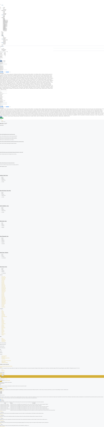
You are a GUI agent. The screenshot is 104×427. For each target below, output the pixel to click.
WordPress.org (3, 341)
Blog (3, 48)
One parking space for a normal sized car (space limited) (37, 82)
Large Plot (25, 80)
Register (2, 42)
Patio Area (38, 83)
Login (1, 381)
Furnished (36, 78)
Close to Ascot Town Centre (37, 75)
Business (3, 311)
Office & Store (4, 82)
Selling (4, 18)
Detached (42, 76)
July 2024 (3, 280)
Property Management (5, 22)
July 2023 (3, 292)
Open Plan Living (4, 83)
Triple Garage (30, 87)
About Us (3, 46)
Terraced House (21, 87)
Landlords (4, 20)
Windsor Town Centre (3, 89)
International (4, 27)
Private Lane (32, 84)
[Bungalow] (2, 56)
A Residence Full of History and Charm (19, 74)
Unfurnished (10, 88)
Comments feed (4, 340)
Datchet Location (38, 76)
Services (2, 17)
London (3, 324)
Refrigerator (16, 85)
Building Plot (15, 75)
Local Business (3, 323)
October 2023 (3, 289)
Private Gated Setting (27, 84)
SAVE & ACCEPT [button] (2, 426)
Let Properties (4, 10)
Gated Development (12, 79)
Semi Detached (49, 85)
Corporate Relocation (5, 24)
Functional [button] (1, 411)
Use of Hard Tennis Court (16, 88)
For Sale (4, 7)
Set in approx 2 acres (6, 86)
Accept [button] (3, 390)
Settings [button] (1, 390)
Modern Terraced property (33, 81)
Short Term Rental (25, 86)
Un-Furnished (47, 87)
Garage (48, 78)
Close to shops (5, 76)
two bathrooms (38, 87)
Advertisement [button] (2, 420)
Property (2, 10)
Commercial (4, 25)
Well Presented (32, 88)
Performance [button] (1, 414)
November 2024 (4, 277)
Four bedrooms (19, 78)
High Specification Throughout (42, 79)
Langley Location (21, 80)
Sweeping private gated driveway (6, 87)
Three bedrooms (26, 87)
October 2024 (3, 278)
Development (14, 77)
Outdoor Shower (13, 83)
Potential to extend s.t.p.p (21, 84)
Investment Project (9, 80)
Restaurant (3, 331)
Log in (2, 338)
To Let (3, 8)
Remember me (3, 380)
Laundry (34, 80)
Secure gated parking (43, 85)
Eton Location (36, 77)
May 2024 (3, 282)
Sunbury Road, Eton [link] (4, 175)
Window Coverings (38, 88)
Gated (9, 79)
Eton (2, 317)
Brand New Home (10, 75)
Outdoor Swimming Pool (26, 83)
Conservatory (30, 76)
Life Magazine (4, 49)
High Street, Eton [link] (3, 221)
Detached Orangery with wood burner (7, 77)
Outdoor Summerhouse (19, 83)
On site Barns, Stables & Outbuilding (20, 82)
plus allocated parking (6, 84)
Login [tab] (2, 375)
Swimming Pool (14, 87)
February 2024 (3, 285)
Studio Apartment (43, 86)
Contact (2, 33)
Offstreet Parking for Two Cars (11, 82)
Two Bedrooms (43, 87)
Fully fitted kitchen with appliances (29, 78)
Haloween (3, 321)
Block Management (5, 29)
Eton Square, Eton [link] (3, 266)
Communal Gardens (25, 76)
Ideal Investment (49, 79)
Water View (27, 88)
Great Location (27, 79)
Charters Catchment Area (29, 75)
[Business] (2, 57)
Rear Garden (5, 85)
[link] (3, 132)
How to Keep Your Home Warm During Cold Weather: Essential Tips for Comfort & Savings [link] (12, 141)
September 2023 (4, 290)
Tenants (4, 23)
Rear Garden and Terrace (11, 85)
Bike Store (6, 75)
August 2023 (3, 291)
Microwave (21, 81)
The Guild (4, 50)
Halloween (3, 320)
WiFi (35, 88)
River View (34, 85)
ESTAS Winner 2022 (4, 316)
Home (2, 120)
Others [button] (1, 423)
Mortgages (3, 326)
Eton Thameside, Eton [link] (4, 236)
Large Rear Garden (29, 80)
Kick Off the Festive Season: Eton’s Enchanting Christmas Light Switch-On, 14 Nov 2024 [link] (11, 152)
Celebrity (3, 312)
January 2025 (3, 276)
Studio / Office (38, 86)
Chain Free (24, 75)
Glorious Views (18, 79)
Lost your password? (7, 380)
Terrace (17, 87)
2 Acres (5, 74)
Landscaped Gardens (15, 80)
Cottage (34, 76)
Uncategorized (3, 333)
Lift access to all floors (41, 80)
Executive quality (44, 77)
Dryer (28, 77)
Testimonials (4, 53)
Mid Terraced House (26, 81)
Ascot (2, 310)
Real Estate (3, 330)
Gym (37, 79)
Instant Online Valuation (5, 21)
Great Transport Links (33, 79)
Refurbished (20, 85)
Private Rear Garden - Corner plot (39, 84)
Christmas (3, 313)
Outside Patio (32, 83)
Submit (1, 388)
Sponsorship (4, 52)
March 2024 (3, 284)
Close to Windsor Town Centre (18, 76)
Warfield (21, 88)
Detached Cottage (46, 76)
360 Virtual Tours (5, 30)
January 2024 (3, 286)
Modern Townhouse (39, 81)
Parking (35, 83)
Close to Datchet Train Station (45, 75)
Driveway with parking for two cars (21, 77)
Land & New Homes (5, 26)
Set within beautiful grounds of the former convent (16, 86)
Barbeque (43, 74)
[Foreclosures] (2, 54)
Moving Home (3, 327)
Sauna (39, 85)
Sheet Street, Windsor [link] (4, 252)
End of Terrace (31, 77)
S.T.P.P (37, 85)
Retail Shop (24, 85)
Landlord (3, 322)
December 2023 (4, 287)
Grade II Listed (23, 79)
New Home (44, 81)
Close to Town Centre (11, 76)
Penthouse (42, 83)
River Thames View (29, 85)
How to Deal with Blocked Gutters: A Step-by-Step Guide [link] (7, 134)
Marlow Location (17, 81)
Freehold (23, 78)
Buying (4, 19)
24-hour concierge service (10, 74)
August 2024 (3, 279)
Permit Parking (46, 83)
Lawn (36, 80)
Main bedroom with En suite (10, 81)
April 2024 (3, 283)
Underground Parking (5, 88)
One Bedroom (28, 82)
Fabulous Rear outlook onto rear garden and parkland (9, 78)
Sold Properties (4, 9)
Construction (3, 314)
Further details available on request (42, 78)
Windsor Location (50, 88)
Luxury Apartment (47, 80)
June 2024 (3, 281)
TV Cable (34, 87)
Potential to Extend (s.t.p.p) (13, 84)
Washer (24, 88)
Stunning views (48, 86)
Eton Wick (39, 77)
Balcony (40, 74)
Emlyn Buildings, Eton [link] (4, 205)
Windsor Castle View (44, 88)
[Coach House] (2, 99)
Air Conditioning (36, 74)
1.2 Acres (2, 74)
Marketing (3, 325)
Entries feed (3, 339)
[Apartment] (2, 55)
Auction (4, 15)
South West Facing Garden (32, 86)
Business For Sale (20, 75)
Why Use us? (4, 54)
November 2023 (4, 288)
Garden (6, 79)
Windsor (3, 334)
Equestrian (4, 28)
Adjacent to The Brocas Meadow (29, 74)
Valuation (2, 35)
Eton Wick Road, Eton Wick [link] (5, 190)
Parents (2, 328)
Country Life (3, 315)
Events (2, 318)
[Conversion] (2, 52)
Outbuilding (9, 83)
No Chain (48, 81)
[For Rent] (2, 53)
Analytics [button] (1, 417)
